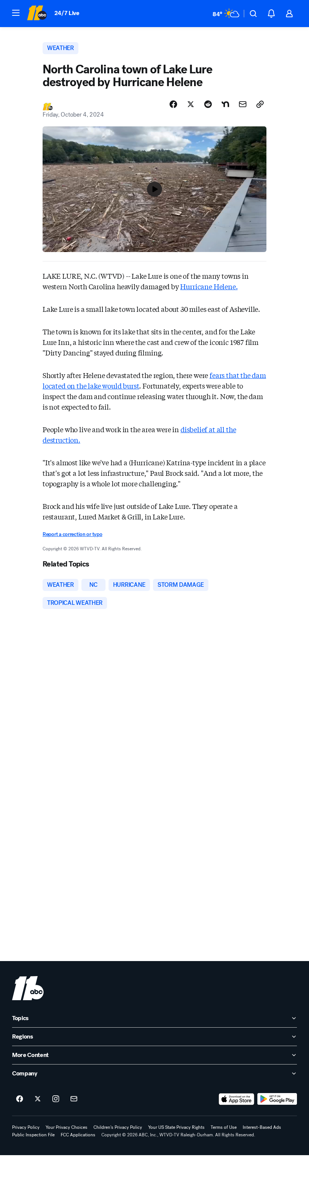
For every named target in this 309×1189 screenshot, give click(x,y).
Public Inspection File (33, 1135)
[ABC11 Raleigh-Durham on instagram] (55, 1099)
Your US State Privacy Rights (176, 1127)
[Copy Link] (260, 104)
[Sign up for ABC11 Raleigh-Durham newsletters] (73, 1099)
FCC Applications (78, 1135)
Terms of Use (224, 1127)
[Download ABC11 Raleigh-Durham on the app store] (237, 1099)
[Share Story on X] (190, 104)
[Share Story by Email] (242, 104)
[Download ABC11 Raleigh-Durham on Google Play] (277, 1099)
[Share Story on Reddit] (208, 104)
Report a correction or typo (72, 534)
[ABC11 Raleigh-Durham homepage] (37, 13)
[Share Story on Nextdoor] (225, 104)
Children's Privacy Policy (117, 1127)
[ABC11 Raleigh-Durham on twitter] (37, 1099)
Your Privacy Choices (66, 1127)
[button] (16, 12)
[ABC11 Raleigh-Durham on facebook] (19, 1099)
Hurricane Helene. (208, 286)
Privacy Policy (26, 1127)
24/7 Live (67, 13)
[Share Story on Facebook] (173, 104)
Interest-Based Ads (262, 1127)
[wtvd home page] (28, 988)
